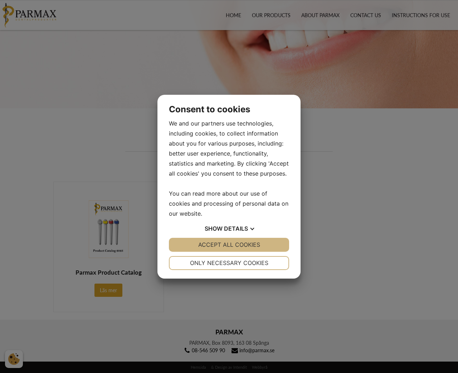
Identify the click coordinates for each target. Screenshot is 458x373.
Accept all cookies (229, 244)
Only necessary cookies (229, 262)
